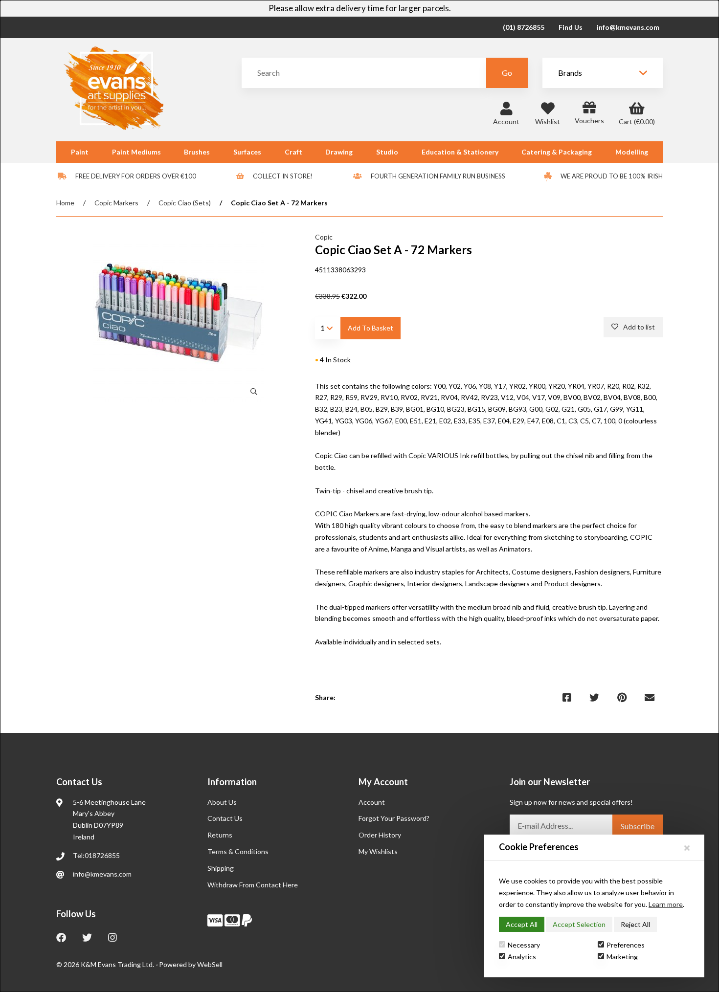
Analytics (522, 956)
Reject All (635, 924)
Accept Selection (579, 924)
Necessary (524, 945)
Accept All (522, 924)
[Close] (687, 847)
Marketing (622, 956)
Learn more (666, 904)
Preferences (626, 945)
